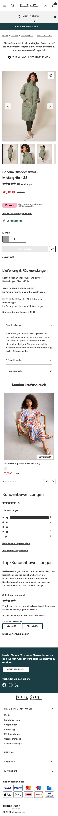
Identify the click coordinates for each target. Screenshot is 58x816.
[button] (29, 221)
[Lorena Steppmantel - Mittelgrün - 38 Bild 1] (10, 154)
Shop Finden (10, 725)
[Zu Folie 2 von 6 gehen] (6, 481)
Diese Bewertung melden (15, 634)
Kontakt (8, 715)
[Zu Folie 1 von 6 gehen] (3, 481)
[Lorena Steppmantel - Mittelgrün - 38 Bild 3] (44, 154)
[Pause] (55, 17)
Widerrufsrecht (12, 739)
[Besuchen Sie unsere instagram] (10, 685)
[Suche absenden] (12, 5)
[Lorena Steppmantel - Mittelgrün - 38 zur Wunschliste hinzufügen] (9, 57)
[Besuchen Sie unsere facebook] (4, 685)
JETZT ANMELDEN (16, 670)
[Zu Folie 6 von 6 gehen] (15, 481)
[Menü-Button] (4, 5)
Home (5, 36)
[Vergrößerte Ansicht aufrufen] (51, 75)
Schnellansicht (45, 457)
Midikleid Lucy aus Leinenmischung (22, 463)
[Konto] (45, 5)
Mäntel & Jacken (44, 36)
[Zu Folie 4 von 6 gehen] (10, 481)
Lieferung (9, 729)
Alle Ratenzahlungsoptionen (17, 213)
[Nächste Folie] (53, 481)
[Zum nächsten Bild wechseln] (50, 106)
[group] (29, 106)
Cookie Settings (13, 743)
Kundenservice (12, 720)
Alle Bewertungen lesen (15, 550)
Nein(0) (34, 626)
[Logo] (29, 5)
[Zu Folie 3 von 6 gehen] (8, 481)
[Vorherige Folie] (46, 481)
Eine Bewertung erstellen (16, 543)
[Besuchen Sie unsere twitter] (17, 685)
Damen (14, 36)
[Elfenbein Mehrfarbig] (5, 468)
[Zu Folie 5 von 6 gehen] (13, 481)
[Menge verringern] (6, 239)
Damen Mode (27, 36)
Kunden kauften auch (29, 385)
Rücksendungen (12, 734)
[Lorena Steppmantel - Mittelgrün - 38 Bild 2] (27, 154)
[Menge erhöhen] (22, 239)
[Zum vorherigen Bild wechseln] (8, 106)
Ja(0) (13, 626)
